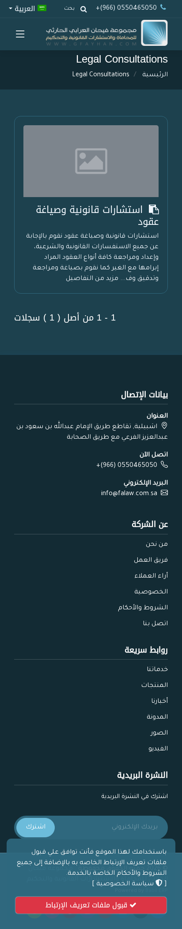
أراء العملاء (151, 576)
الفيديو (158, 749)
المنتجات (154, 686)
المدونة (157, 717)
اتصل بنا (155, 624)
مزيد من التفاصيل (92, 279)
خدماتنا (157, 670)
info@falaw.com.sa (129, 494)
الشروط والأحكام (143, 608)
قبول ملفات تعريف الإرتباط (87, 905)
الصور (159, 733)
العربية (25, 8)
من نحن (157, 544)
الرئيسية (155, 75)
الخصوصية (151, 592)
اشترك (36, 827)
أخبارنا (159, 701)
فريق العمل (151, 560)
